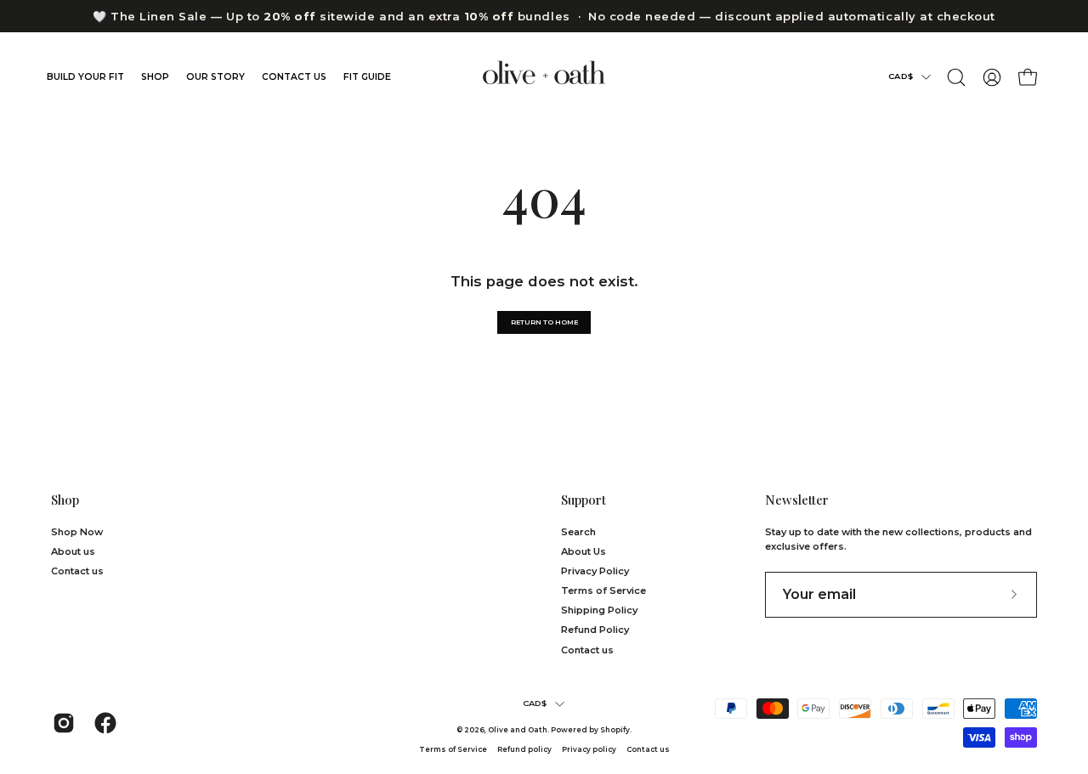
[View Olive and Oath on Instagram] (61, 723)
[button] (956, 77)
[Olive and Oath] (544, 77)
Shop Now (77, 532)
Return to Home (544, 322)
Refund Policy (595, 630)
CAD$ (900, 76)
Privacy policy (590, 749)
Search (578, 532)
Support (583, 500)
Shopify (615, 730)
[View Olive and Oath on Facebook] (102, 723)
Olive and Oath (517, 730)
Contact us (77, 571)
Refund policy (524, 749)
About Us (583, 551)
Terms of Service (603, 590)
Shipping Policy (599, 610)
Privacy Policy (595, 571)
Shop (65, 500)
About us (73, 551)
